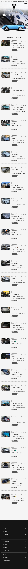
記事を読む (14, 49)
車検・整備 (5, 544)
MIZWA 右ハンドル (16, 465)
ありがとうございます (16, 310)
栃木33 (13, 356)
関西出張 (13, 481)
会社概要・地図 (6, 550)
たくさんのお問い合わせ (17, 107)
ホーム (2, 19)
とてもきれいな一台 (16, 372)
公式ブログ (5, 547)
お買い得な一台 (15, 294)
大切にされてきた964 (16, 403)
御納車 (13, 138)
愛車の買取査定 (6, 541)
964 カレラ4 (14, 154)
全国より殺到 (14, 59)
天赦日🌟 (13, 496)
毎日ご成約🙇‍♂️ (14, 247)
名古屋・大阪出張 (15, 387)
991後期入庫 (14, 201)
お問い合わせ (5, 557)
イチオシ (13, 419)
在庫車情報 (5, 531)
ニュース (4, 528)
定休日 (13, 123)
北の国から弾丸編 (15, 325)
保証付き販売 (5, 538)
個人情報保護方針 (6, 560)
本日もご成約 (14, 263)
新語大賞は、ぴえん (16, 43)
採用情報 (4, 554)
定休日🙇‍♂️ (13, 341)
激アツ (13, 278)
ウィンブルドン (15, 434)
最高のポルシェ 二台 (16, 216)
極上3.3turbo (14, 185)
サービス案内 (5, 534)
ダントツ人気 (14, 75)
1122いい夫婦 (14, 170)
